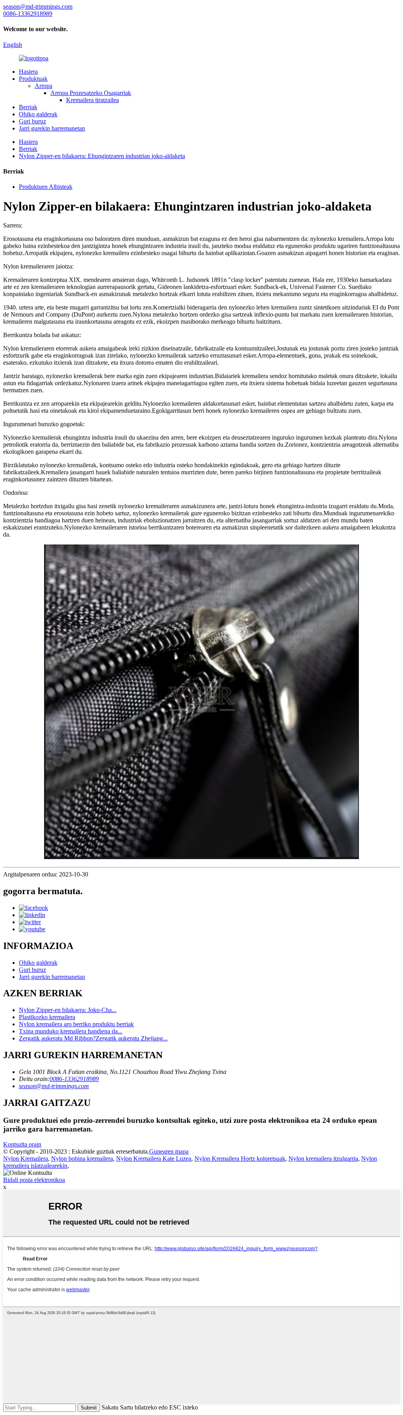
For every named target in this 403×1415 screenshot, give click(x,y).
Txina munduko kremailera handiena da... (70, 1031)
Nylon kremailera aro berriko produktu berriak (76, 1024)
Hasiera (28, 71)
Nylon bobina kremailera (82, 1158)
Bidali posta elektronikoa (34, 1179)
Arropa (43, 85)
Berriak (28, 107)
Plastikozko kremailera (47, 1017)
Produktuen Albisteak (45, 186)
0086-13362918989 (74, 1079)
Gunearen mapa (169, 1151)
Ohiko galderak (38, 114)
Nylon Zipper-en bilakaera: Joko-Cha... (67, 1010)
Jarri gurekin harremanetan (52, 128)
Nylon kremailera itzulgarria (323, 1158)
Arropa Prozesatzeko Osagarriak (90, 92)
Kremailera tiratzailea (92, 100)
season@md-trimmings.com (54, 1086)
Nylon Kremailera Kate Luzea (153, 1158)
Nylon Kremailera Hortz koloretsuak (239, 1158)
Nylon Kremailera (25, 1158)
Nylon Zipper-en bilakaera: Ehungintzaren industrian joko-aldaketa (102, 156)
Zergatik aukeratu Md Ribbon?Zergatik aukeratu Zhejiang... (93, 1038)
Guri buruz (32, 121)
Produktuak (33, 78)
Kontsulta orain (22, 1144)
